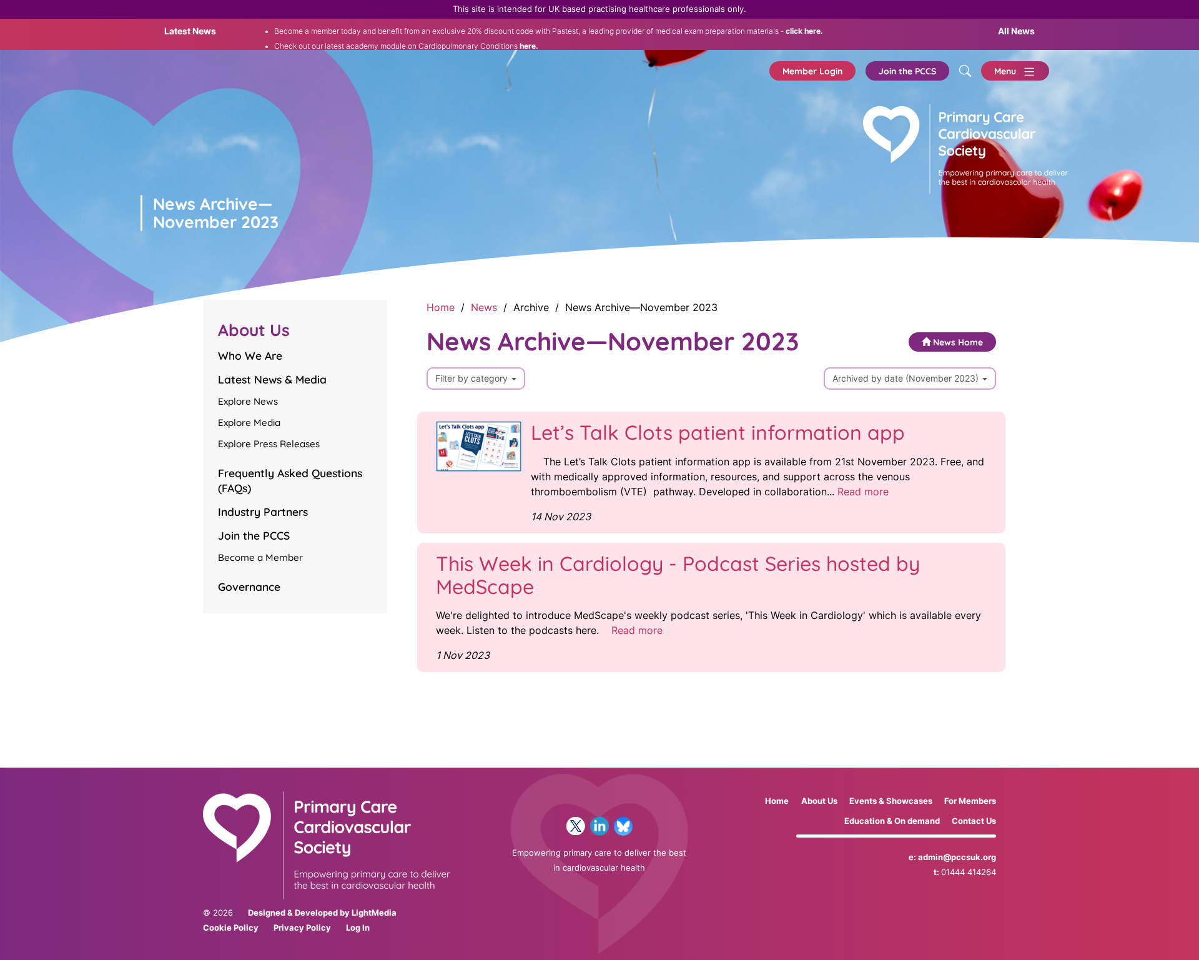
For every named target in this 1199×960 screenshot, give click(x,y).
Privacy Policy (302, 928)
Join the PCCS (907, 71)
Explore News (248, 401)
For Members (970, 801)
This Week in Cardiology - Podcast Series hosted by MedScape (678, 575)
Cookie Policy (231, 928)
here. (528, 46)
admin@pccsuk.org (957, 857)
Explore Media (249, 422)
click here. (803, 31)
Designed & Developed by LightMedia (322, 913)
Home (441, 307)
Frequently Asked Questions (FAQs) (290, 480)
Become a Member (260, 557)
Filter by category (472, 378)
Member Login (812, 71)
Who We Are (250, 355)
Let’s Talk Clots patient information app (718, 432)
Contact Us (974, 821)
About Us (819, 801)
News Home (956, 342)
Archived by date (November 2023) (906, 378)
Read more (863, 491)
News (484, 307)
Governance (249, 586)
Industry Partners (263, 511)
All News (1016, 31)
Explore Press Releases (269, 444)
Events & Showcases (890, 801)
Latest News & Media (272, 379)
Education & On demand (892, 821)
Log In (358, 928)
